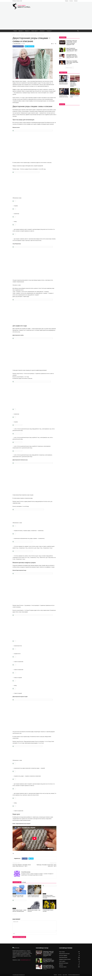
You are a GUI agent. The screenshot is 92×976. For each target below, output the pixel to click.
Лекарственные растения (64, 953)
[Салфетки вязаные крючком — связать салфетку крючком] (34, 889)
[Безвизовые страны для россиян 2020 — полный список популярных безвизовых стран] (62, 42)
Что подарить (62, 94)
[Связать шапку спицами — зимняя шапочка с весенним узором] (19, 904)
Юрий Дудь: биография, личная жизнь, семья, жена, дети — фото (46, 865)
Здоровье (20, 30)
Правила (55, 974)
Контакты (60, 974)
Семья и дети (34, 30)
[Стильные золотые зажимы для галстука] (64, 91)
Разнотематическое (63, 957)
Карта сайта (65, 974)
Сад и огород (72, 94)
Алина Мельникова (17, 43)
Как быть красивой (73, 81)
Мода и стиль (62, 81)
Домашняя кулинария (63, 963)
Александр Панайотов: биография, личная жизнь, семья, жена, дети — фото (71, 56)
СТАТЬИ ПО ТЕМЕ (17, 882)
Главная (15, 30)
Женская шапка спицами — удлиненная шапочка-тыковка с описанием (49, 896)
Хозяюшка (42, 30)
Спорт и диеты (62, 961)
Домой (14, 34)
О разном (49, 30)
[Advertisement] (46, 20)
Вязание (22, 34)
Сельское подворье (63, 955)
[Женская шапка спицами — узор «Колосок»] (34, 904)
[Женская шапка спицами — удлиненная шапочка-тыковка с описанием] (49, 889)
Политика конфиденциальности (74, 974)
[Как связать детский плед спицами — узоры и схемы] (19, 889)
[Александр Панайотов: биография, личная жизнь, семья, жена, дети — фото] (62, 56)
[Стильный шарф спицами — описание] (49, 904)
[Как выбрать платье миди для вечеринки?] (64, 78)
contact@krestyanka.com (26, 959)
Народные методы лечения (64, 959)
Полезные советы (62, 966)
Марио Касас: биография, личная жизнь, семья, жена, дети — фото (72, 62)
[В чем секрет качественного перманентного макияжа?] (75, 78)
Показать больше (69, 67)
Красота (27, 30)
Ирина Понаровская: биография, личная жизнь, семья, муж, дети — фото (71, 49)
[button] (77, 31)
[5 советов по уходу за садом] (75, 91)
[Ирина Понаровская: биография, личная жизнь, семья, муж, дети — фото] (62, 50)
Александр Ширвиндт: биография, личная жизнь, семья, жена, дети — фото (22, 865)
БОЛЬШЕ (24, 882)
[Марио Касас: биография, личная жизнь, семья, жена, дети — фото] (62, 62)
